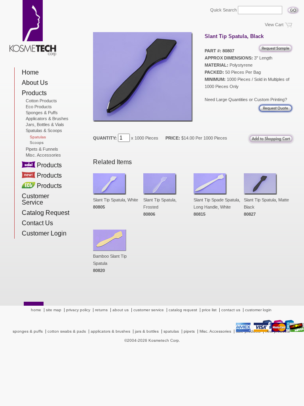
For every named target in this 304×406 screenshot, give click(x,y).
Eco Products (39, 106)
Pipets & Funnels (42, 149)
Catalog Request (45, 212)
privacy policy (78, 310)
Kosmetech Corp (33, 28)
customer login (258, 310)
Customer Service (35, 199)
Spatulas (38, 137)
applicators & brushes (110, 331)
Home (30, 72)
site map (53, 310)
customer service (148, 310)
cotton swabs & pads (67, 331)
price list (209, 310)
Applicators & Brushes (47, 118)
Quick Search (223, 10)
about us (120, 310)
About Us (35, 82)
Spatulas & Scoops (44, 130)
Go (293, 8)
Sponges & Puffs (42, 112)
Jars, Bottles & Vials (45, 124)
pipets (189, 331)
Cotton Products (41, 100)
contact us (230, 310)
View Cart (274, 24)
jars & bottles (147, 331)
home (36, 310)
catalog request (183, 310)
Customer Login (44, 233)
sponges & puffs (28, 331)
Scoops (37, 143)
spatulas (171, 331)
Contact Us (37, 223)
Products (34, 93)
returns (101, 310)
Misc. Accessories (43, 155)
